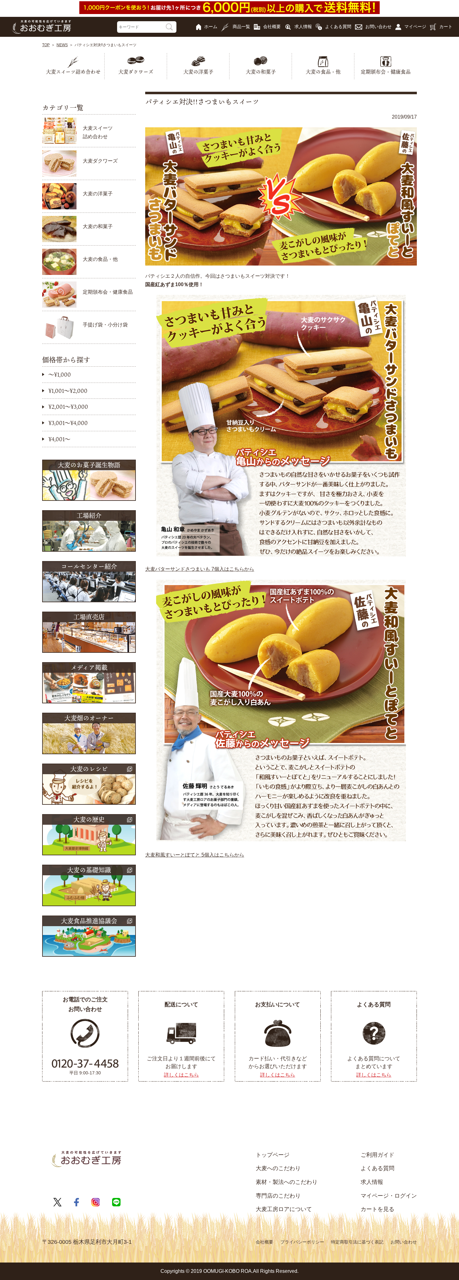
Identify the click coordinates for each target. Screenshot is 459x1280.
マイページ (415, 26)
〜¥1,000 (59, 374)
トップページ (272, 1155)
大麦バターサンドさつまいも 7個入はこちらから (199, 569)
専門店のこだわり (278, 1196)
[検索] (169, 27)
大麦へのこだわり (278, 1168)
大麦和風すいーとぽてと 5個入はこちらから (194, 854)
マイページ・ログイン (389, 1196)
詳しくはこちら (181, 1074)
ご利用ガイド (377, 1155)
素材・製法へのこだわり (287, 1182)
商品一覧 (241, 26)
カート (445, 26)
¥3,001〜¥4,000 (68, 423)
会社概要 (272, 26)
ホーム (210, 26)
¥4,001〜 (59, 439)
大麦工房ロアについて (284, 1209)
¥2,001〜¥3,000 (68, 407)
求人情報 (303, 26)
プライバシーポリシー (302, 1241)
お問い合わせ (378, 26)
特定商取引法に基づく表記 (357, 1241)
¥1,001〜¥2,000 (67, 391)
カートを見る (377, 1209)
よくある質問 (338, 26)
